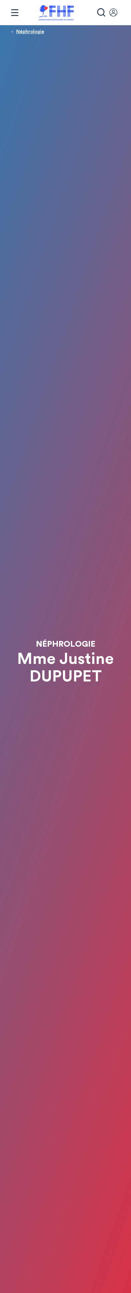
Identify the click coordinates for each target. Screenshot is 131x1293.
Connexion (116, 12)
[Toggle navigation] (14, 12)
